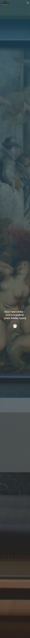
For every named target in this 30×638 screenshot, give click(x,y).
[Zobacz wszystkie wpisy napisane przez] (15, 326)
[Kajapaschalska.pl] (5, 3)
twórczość (14, 308)
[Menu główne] (27, 3)
